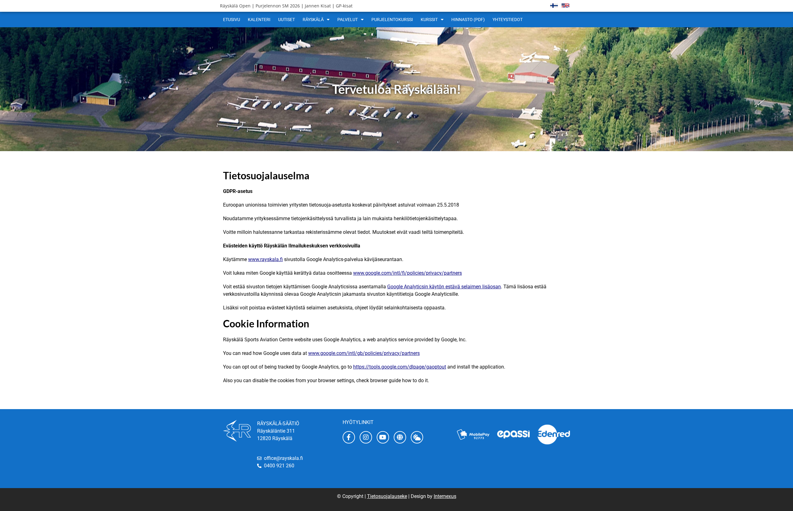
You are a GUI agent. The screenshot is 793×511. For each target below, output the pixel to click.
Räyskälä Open (235, 6)
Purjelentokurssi (392, 19)
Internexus (445, 496)
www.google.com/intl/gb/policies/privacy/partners (364, 353)
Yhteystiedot (508, 19)
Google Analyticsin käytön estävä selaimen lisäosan (444, 287)
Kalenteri (259, 19)
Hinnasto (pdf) (468, 19)
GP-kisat (344, 6)
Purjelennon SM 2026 (278, 6)
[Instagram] (366, 437)
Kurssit (429, 19)
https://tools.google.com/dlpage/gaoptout (399, 367)
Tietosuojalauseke (387, 496)
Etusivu (231, 19)
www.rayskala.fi (265, 259)
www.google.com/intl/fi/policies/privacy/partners (407, 273)
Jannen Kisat (318, 6)
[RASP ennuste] (417, 437)
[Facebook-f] (349, 437)
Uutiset (286, 19)
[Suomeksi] (554, 5)
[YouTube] (383, 437)
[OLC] (400, 437)
